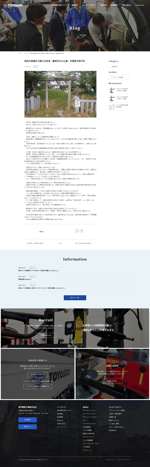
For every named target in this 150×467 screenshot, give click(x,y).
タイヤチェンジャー (89, 410)
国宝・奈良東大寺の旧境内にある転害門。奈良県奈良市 (86, 243)
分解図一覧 (112, 417)
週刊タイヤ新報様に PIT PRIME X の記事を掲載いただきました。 (39, 271)
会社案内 (27, 420)
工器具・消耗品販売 (115, 414)
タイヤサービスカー (89, 424)
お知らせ (114, 66)
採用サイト (27, 427)
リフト (85, 420)
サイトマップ (61, 427)
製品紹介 (75, 5)
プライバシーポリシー (123, 459)
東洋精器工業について (64, 410)
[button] (59, 115)
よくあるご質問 (114, 424)
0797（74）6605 (27, 413)
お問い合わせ (61, 424)
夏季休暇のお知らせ (24, 279)
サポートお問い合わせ (116, 427)
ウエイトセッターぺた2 (90, 443)
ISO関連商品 (87, 427)
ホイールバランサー (89, 414)
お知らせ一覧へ (75, 298)
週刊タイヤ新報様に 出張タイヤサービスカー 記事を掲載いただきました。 (42, 288)
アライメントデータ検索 (117, 410)
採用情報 (60, 417)
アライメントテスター (90, 417)
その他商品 (86, 447)
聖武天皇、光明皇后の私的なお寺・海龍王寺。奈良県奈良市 (38, 243)
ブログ (35, 66)
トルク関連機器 (88, 440)
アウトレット (87, 450)
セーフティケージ (88, 437)
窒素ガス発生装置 (88, 434)
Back (60, 243)
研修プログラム (114, 420)
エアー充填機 (87, 430)
